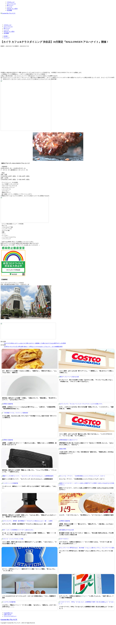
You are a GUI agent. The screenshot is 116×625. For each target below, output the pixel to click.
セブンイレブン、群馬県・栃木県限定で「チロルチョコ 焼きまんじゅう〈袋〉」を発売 (27, 524)
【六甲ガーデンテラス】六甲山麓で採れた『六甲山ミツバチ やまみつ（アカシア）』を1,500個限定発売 (33, 346)
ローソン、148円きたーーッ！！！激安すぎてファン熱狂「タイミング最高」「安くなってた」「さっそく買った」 (29, 569)
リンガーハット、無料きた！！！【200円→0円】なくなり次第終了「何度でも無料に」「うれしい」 (29, 487)
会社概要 (9, 10)
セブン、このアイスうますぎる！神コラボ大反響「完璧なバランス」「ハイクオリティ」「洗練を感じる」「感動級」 (86, 407)
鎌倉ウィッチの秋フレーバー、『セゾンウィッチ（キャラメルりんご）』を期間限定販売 (27, 479)
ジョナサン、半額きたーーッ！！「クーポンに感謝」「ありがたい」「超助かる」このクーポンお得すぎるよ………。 (29, 605)
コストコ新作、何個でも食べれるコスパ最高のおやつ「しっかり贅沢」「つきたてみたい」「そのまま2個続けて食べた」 (29, 542)
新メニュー (10, 5)
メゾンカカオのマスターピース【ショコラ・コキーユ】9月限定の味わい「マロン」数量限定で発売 (29, 596)
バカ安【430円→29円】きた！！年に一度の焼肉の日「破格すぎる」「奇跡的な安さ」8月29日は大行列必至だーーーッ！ (86, 452)
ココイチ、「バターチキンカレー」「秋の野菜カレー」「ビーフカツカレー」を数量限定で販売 (86, 515)
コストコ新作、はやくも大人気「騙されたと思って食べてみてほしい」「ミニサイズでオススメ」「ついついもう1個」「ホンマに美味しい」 (85, 434)
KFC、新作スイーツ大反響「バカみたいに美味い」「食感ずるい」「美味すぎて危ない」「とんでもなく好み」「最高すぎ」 (29, 371)
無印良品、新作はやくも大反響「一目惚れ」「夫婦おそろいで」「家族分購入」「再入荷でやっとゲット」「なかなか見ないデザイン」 (29, 398)
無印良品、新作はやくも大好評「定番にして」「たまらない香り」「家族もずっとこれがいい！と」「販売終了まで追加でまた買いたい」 (29, 515)
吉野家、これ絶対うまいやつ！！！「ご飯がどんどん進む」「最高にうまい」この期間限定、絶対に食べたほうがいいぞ (29, 443)
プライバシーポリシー (10, 616)
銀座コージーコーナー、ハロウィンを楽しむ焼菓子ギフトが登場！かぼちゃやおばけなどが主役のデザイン (86, 488)
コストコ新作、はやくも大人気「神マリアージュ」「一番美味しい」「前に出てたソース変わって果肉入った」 (86, 371)
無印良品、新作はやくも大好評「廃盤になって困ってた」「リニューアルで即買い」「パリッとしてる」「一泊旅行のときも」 (29, 470)
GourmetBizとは (8, 613)
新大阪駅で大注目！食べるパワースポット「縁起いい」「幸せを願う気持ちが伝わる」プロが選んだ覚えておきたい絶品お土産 (86, 533)
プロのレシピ (11, 2)
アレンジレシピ (11, 3)
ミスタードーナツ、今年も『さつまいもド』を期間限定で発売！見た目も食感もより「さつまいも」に (86, 607)
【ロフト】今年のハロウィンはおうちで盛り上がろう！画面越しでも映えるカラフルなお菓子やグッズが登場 (35, 343)
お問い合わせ (7, 614)
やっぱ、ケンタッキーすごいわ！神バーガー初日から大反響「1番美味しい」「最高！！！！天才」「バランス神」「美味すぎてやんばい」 (29, 533)
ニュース (9, 7)
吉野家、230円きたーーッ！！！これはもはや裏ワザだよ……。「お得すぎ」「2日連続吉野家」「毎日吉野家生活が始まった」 (29, 407)
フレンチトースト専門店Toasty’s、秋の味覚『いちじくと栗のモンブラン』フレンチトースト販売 (86, 551)
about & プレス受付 (12, 8)
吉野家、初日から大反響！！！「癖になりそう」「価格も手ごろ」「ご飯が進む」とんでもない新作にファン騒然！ (86, 524)
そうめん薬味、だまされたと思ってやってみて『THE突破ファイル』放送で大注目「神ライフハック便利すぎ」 (29, 416)
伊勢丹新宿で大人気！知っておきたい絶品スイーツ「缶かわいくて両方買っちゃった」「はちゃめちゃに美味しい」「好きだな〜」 (86, 443)
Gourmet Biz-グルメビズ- (9, 619)
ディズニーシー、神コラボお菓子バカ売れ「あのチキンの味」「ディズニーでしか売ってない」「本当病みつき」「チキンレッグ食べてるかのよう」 (86, 380)
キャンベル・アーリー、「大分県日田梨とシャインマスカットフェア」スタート (82, 479)
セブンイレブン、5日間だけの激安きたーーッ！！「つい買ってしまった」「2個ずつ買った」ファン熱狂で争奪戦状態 (86, 596)
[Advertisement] (29, 19)
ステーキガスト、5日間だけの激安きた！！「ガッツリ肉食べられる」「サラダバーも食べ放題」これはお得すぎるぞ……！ (85, 542)
